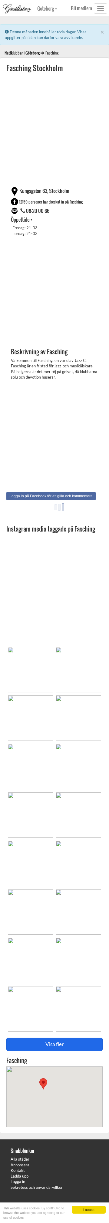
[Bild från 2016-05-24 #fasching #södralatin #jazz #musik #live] (30, 1006)
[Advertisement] (54, 129)
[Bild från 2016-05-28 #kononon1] (30, 861)
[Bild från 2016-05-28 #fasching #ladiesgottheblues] (77, 812)
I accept (88, 1209)
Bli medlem (81, 8)
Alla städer (20, 1159)
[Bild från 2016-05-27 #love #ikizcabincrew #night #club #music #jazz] (30, 958)
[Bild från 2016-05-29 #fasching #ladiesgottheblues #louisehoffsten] (30, 667)
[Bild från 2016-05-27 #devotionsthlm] (77, 861)
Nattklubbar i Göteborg (22, 53)
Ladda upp (19, 1176)
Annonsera (20, 1164)
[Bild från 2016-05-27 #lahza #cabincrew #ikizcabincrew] (30, 909)
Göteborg (46, 8)
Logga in (18, 1181)
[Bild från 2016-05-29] (77, 667)
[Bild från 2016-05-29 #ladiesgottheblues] (30, 764)
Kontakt (18, 1170)
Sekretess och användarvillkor (37, 1187)
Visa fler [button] (54, 1044)
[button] (43, 1084)
